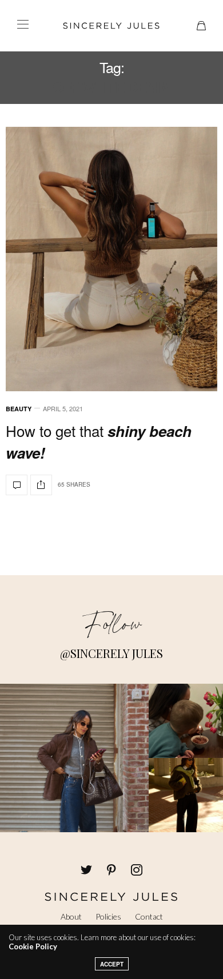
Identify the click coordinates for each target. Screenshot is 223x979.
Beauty (18, 409)
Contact (149, 916)
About (71, 916)
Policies (108, 916)
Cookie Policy (33, 946)
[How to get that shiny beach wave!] (111, 259)
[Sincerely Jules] (111, 25)
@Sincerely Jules (111, 653)
